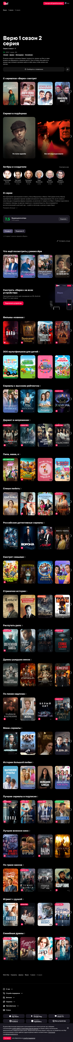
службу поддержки (29, 1038)
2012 (7, 52)
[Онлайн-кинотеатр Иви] (6, 3)
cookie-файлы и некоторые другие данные (25, 1028)
